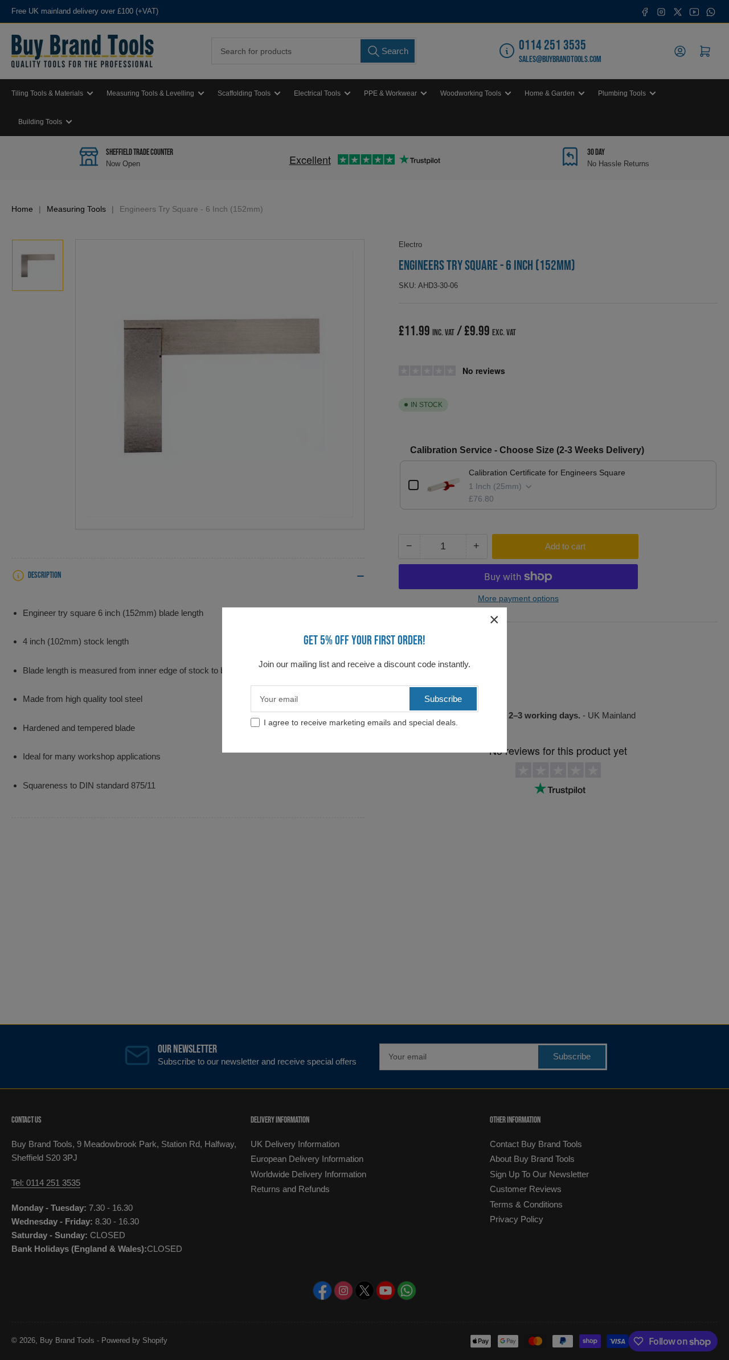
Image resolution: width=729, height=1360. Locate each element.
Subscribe (443, 699)
